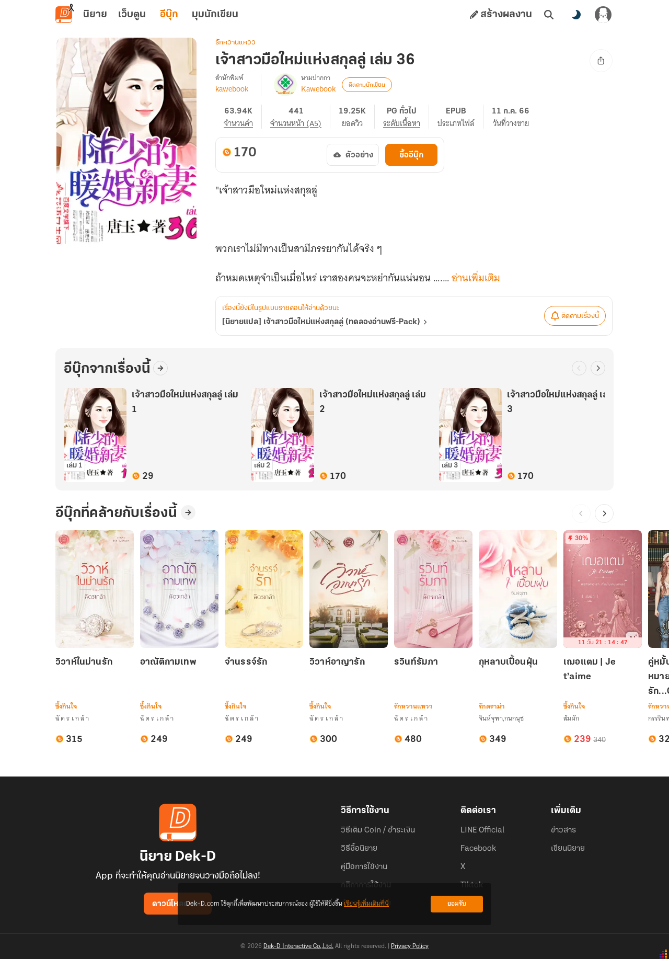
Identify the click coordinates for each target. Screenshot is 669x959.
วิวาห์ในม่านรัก (83, 662)
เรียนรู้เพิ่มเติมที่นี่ (366, 904)
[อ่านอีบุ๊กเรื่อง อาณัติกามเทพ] (179, 589)
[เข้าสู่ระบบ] (603, 14)
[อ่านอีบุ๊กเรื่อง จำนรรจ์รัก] (264, 589)
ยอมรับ (456, 904)
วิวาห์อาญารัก (337, 662)
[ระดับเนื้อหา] (406, 117)
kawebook (231, 89)
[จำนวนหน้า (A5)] (300, 117)
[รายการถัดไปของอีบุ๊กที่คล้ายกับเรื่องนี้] (604, 513)
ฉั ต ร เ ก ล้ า (72, 718)
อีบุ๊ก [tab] (169, 14)
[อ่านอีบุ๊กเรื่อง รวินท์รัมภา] (433, 589)
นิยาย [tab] (95, 14)
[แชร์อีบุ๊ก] (601, 60)
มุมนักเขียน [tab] (215, 14)
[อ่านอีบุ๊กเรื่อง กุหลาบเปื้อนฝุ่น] (518, 589)
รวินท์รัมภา (416, 662)
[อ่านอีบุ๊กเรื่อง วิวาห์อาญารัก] (348, 589)
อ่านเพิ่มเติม (476, 278)
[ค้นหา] (548, 14)
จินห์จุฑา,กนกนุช (501, 718)
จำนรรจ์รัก (246, 662)
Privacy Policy (410, 946)
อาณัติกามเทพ (168, 662)
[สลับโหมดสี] (576, 14)
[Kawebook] (285, 84)
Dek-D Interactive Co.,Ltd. (298, 946)
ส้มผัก (571, 718)
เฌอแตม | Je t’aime (589, 670)
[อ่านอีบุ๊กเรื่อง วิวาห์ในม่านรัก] (94, 589)
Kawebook (318, 89)
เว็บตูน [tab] (132, 14)
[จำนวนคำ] (243, 117)
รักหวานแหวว (235, 43)
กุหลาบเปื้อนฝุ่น (508, 662)
